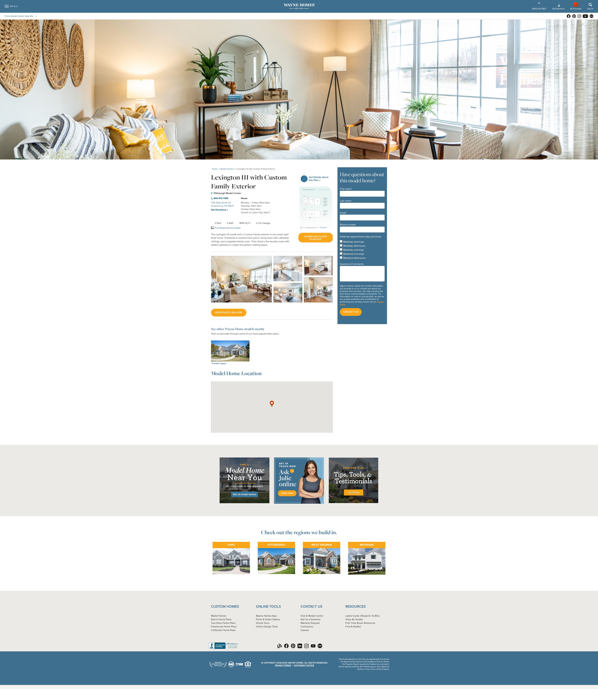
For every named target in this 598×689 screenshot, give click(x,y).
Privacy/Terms (283, 665)
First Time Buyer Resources (360, 623)
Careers (305, 630)
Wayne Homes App (266, 616)
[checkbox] (362, 250)
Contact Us (311, 606)
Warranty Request (310, 623)
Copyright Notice (304, 665)
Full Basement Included (227, 228)
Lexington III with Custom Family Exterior (255, 169)
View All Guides (354, 619)
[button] (272, 404)
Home (215, 169)
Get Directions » (219, 210)
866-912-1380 (220, 198)
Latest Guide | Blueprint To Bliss (362, 616)
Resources (355, 606)
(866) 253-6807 (539, 9)
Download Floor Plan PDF (315, 238)
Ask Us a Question (310, 619)
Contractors (307, 627)
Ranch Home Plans (221, 619)
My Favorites (575, 8)
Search (590, 9)
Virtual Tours (262, 623)
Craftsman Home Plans (223, 630)
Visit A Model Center (312, 616)
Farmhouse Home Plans (224, 627)
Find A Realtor (353, 627)
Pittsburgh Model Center (227, 193)
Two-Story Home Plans (223, 623)
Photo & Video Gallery (268, 619)
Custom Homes (225, 606)
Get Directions (558, 9)
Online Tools (268, 606)
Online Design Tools (267, 627)
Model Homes (227, 169)
